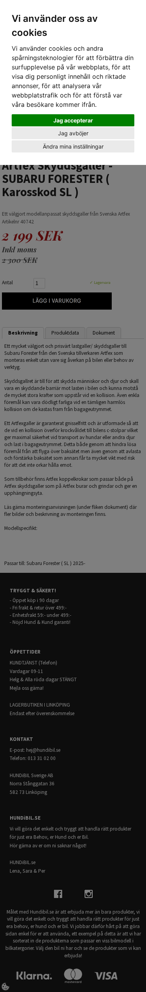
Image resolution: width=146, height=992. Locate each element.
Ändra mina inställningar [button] (73, 146)
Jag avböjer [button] (73, 133)
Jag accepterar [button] (73, 120)
